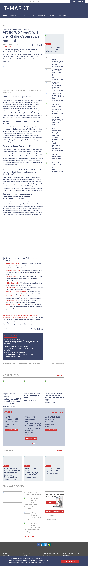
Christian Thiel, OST (12, 287)
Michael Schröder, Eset (13, 283)
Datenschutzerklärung (15, 564)
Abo (18, 1)
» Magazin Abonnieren (54, 511)
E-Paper (12, 1)
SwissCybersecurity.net (45, 1)
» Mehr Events (57, 412)
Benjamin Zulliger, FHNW (13, 304)
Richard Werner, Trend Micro (14, 296)
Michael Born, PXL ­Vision (13, 263)
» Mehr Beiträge (30, 536)
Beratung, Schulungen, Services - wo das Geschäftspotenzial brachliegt (32, 527)
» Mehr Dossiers (58, 451)
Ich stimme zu (70, 561)
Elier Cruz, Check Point (13, 270)
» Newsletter (77, 2)
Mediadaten (31, 1)
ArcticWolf (36, 363)
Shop (24, 1)
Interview (29, 363)
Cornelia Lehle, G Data (12, 276)
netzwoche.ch (47, 555)
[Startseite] (16, 8)
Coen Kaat (8, 46)
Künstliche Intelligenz (19, 363)
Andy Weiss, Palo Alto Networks (16, 291)
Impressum (66, 555)
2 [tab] (34, 443)
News (4, 25)
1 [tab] (32, 443)
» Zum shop (50, 516)
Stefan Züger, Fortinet (12, 300)
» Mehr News (59, 375)
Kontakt (5, 1)
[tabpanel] (13, 423)
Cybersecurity (7, 363)
